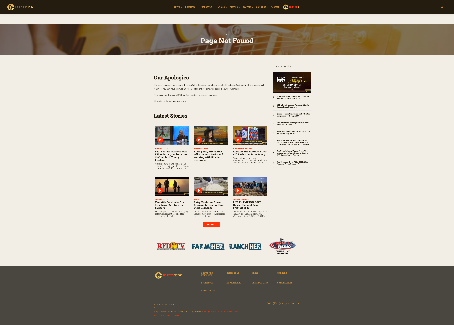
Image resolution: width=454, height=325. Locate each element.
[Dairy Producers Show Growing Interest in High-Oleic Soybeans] (211, 186)
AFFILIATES (207, 283)
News (176, 7)
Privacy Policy (209, 311)
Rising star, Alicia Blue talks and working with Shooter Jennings (208, 156)
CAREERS (282, 273)
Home (227, 34)
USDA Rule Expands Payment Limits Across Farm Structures (293, 106)
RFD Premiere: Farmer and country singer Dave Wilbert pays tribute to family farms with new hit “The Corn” (293, 142)
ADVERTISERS (233, 283)
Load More (211, 224)
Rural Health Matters (242, 148)
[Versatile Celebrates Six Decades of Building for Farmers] (172, 186)
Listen (275, 7)
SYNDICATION (284, 283)
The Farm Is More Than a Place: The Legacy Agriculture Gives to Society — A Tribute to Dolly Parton (293, 153)
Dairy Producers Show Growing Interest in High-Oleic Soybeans (209, 205)
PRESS (255, 273)
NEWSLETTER (208, 290)
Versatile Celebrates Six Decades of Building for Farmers (169, 205)
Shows (234, 7)
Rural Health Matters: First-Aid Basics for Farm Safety (250, 153)
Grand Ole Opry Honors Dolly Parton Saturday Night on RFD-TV (293, 97)
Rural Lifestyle (161, 148)
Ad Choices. (234, 311)
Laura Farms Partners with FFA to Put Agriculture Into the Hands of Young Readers (171, 156)
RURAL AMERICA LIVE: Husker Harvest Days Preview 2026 (247, 205)
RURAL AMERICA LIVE (241, 199)
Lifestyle (206, 7)
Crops (196, 199)
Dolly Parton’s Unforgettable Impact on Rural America (293, 124)
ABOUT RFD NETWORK (207, 274)
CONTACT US (232, 273)
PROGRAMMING (260, 283)
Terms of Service (220, 311)
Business (190, 7)
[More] (181, 7)
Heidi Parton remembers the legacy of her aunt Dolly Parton (293, 133)
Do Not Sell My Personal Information (166, 315)
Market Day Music (201, 148)
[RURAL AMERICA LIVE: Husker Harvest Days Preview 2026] (250, 186)
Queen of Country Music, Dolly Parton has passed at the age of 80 (293, 115)
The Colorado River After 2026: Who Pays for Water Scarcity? (292, 163)
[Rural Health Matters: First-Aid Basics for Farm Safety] (250, 135)
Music (221, 7)
